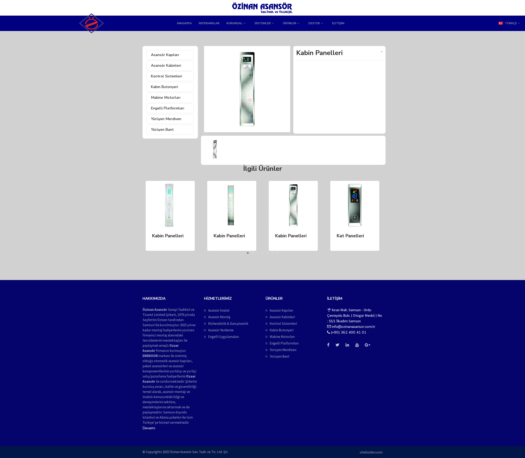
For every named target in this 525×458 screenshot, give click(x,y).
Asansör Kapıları (165, 54)
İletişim (338, 23)
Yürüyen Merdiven (166, 118)
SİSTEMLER (263, 23)
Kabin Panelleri (168, 236)
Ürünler (289, 23)
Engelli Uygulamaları (223, 336)
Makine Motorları (165, 97)
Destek (314, 23)
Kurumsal (234, 23)
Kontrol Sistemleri (166, 76)
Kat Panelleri (350, 236)
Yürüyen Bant (162, 129)
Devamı (149, 428)
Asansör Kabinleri (166, 65)
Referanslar (209, 23)
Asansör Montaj (219, 317)
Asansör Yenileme (221, 330)
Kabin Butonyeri (164, 86)
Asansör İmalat (218, 310)
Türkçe (511, 23)
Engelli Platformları (167, 108)
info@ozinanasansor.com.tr (353, 326)
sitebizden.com (371, 452)
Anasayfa (184, 23)
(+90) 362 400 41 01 (348, 332)
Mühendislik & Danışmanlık (228, 323)
